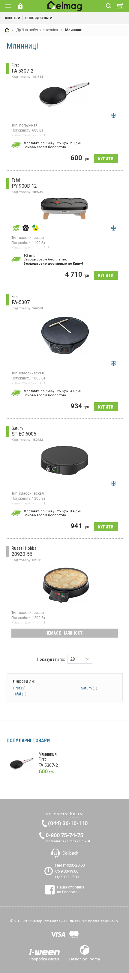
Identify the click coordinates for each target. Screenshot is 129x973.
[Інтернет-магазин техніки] (7, 30)
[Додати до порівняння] (114, 115)
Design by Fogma (84, 959)
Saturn (89, 688)
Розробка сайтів (44, 959)
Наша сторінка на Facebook (70, 889)
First (19, 688)
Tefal (19, 694)
